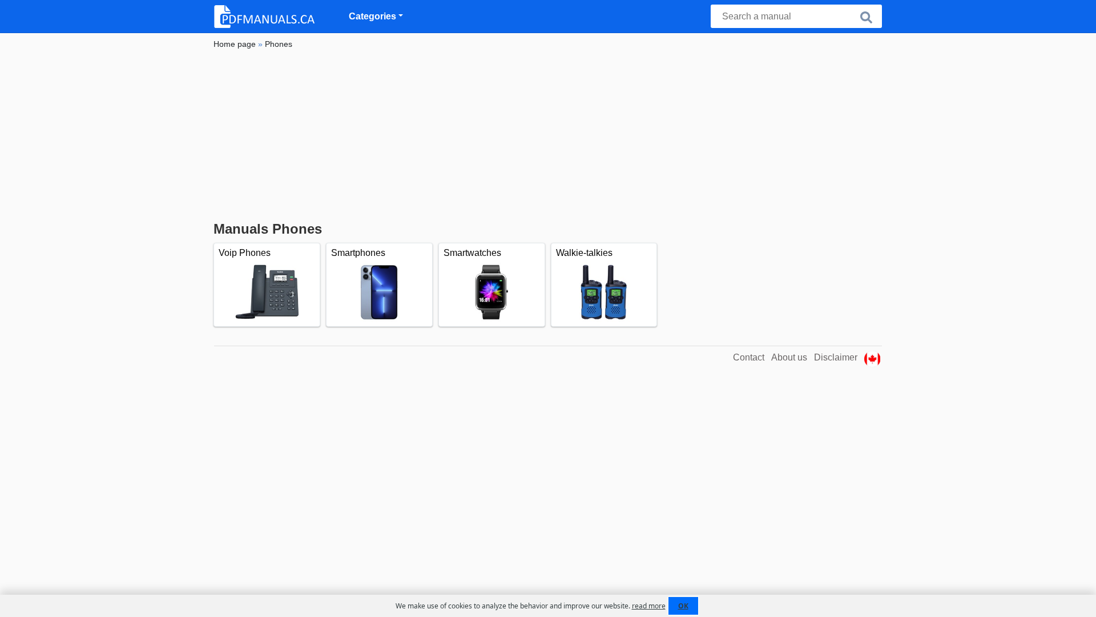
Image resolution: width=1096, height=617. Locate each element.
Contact (748, 357)
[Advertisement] (547, 135)
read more (649, 606)
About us (789, 357)
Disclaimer (835, 357)
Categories (372, 16)
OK (683, 606)
